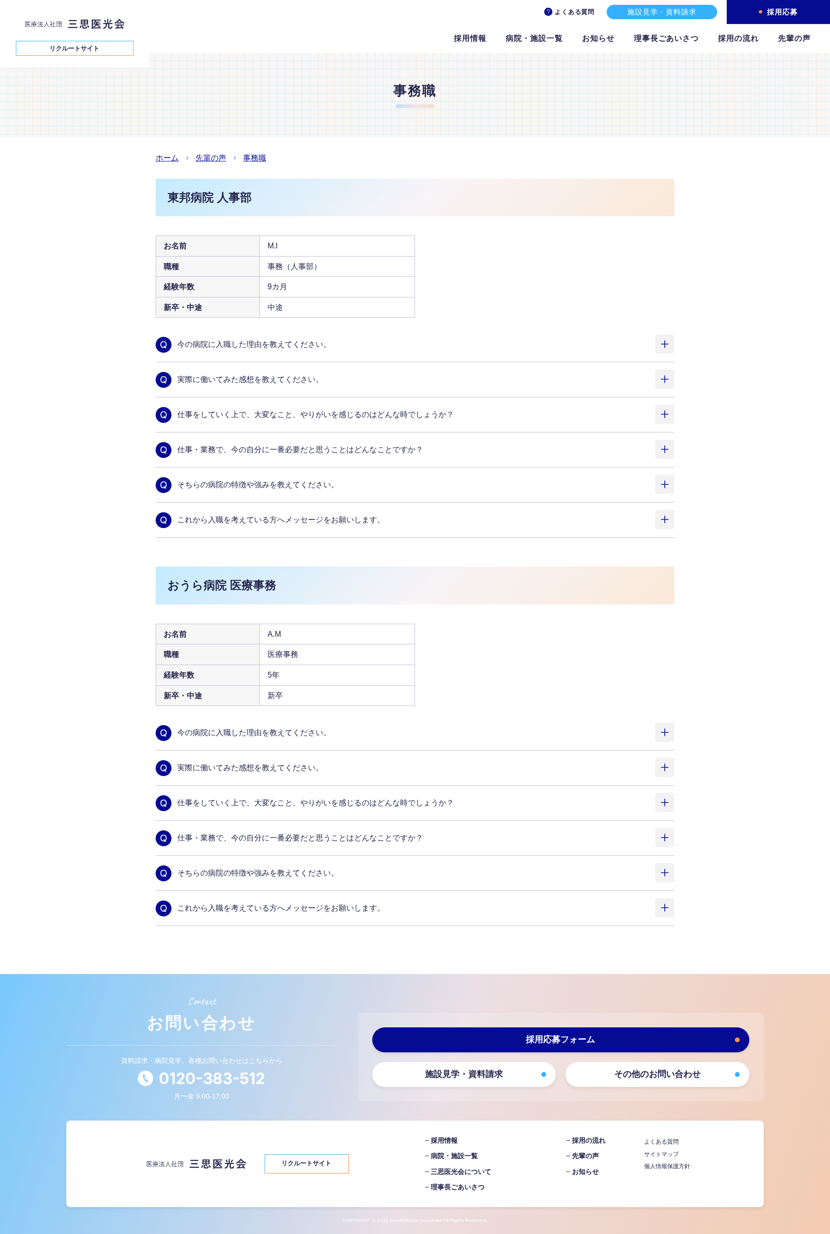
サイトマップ (661, 1154)
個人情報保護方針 (667, 1166)
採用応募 (782, 12)
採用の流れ (738, 38)
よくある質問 (575, 11)
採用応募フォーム (560, 1039)
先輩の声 (794, 38)
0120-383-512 (212, 1078)
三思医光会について (461, 1171)
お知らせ (598, 38)
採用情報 (470, 38)
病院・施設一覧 (534, 38)
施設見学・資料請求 (661, 12)
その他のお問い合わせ (657, 1074)
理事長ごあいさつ (666, 38)
